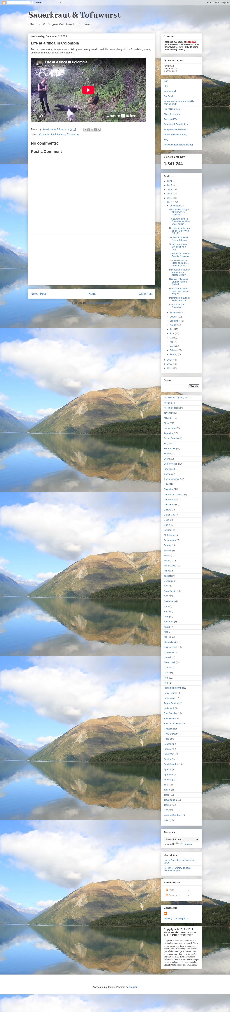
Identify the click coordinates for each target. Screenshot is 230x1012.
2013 (170, 364)
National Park (170, 647)
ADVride (168, 418)
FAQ (166, 139)
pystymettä (169, 708)
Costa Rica (169, 504)
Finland (167, 560)
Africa (166, 423)
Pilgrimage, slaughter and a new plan (179, 299)
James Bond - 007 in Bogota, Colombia (179, 254)
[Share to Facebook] (95, 129)
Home (92, 293)
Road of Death (171, 734)
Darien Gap (169, 515)
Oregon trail (169, 662)
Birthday (168, 453)
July (172, 329)
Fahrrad (168, 550)
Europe (167, 545)
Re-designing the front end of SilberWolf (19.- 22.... (180, 231)
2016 (170, 198)
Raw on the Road (172, 723)
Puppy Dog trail (171, 703)
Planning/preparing (173, 688)
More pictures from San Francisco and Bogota (179, 291)
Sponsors (168, 774)
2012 (170, 368)
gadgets (168, 576)
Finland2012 (170, 565)
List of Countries (172, 109)
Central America (172, 479)
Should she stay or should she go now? (178, 247)
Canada (168, 474)
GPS (166, 586)
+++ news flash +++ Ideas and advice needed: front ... (179, 263)
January (174, 354)
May (172, 337)
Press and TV (170, 119)
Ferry (166, 555)
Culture (167, 510)
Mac (166, 632)
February (174, 350)
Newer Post (38, 293)
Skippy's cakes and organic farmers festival (178, 282)
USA (166, 810)
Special (167, 769)
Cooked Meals (171, 499)
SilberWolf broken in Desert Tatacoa (179, 238)
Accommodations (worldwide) (178, 144)
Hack (166, 606)
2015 (170, 202)
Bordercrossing (171, 464)
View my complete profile (176, 918)
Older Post (145, 293)
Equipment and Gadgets (176, 129)
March (173, 346)
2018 (170, 189)
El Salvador (169, 535)
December (175, 205)
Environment (170, 540)
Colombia (44, 134)
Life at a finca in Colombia (177, 305)
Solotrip (167, 759)
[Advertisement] (92, 260)
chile (166, 484)
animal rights (170, 428)
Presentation (170, 698)
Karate (167, 627)
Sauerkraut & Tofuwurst (74, 15)
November (175, 312)
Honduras (169, 621)
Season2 (168, 744)
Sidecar (167, 749)
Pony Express (170, 693)
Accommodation (172, 408)
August (173, 325)
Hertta (167, 611)
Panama (168, 667)
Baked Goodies (171, 438)
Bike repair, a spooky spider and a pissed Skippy (179, 272)
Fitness (167, 570)
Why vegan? (170, 91)
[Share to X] (92, 129)
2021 (170, 181)
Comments (173, 895)
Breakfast (168, 469)
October (174, 317)
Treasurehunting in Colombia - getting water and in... (179, 221)
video (166, 820)
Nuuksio (168, 657)
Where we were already (175, 134)
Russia (167, 739)
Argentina (168, 433)
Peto (166, 683)
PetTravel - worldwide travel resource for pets (177, 869)
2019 (170, 185)
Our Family (169, 96)
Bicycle (167, 443)
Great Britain (170, 591)
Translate (187, 844)
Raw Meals (169, 718)
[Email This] (85, 129)
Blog (166, 86)
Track (166, 795)
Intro (166, 81)
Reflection (169, 729)
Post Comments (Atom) (99, 303)
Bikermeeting (170, 448)
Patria (167, 672)
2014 (170, 360)
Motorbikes (169, 642)
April (172, 342)
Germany (168, 581)
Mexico (167, 637)
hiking (167, 616)
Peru (166, 678)
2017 (170, 193)
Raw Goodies (170, 713)
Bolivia (167, 459)
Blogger (133, 987)
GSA (166, 596)
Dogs (166, 520)
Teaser (167, 790)
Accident (168, 403)
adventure (169, 413)
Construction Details (174, 494)
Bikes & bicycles (172, 114)
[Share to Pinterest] (99, 129)
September (175, 321)
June (172, 333)
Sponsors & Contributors (176, 124)
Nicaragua (169, 652)
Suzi (166, 784)
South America (58, 134)
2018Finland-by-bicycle (175, 397)
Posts (171, 890)
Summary (168, 779)
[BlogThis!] (88, 129)
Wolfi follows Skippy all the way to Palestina (179, 212)
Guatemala (169, 601)
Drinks (167, 525)
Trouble (167, 805)
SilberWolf (169, 754)
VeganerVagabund (173, 815)
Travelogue (73, 134)
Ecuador (168, 530)
